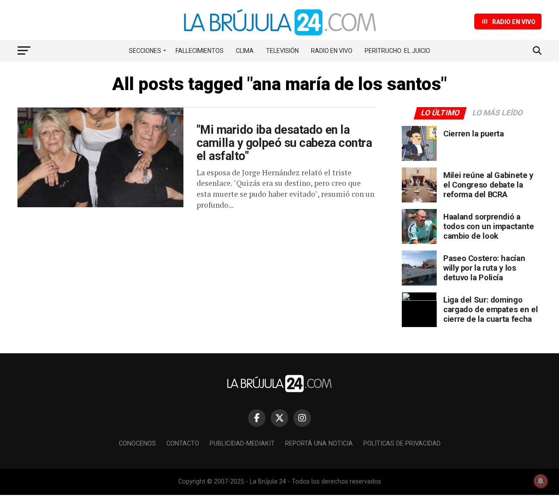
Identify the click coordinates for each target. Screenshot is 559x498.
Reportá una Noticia (319, 443)
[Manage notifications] (541, 481)
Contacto (182, 443)
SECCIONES (145, 50)
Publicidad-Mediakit (242, 443)
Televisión (282, 50)
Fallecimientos (200, 50)
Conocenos (137, 443)
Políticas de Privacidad (402, 443)
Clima (245, 50)
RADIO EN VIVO (331, 50)
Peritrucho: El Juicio (397, 50)
